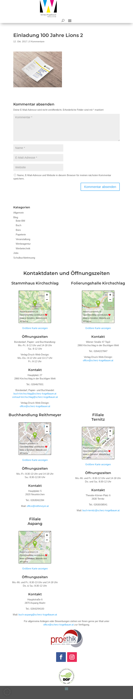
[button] (7, 692)
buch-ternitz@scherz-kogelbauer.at (101, 510)
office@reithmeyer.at (38, 506)
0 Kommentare (36, 41)
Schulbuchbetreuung (24, 257)
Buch (18, 225)
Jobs (15, 253)
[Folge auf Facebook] (61, 657)
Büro (18, 230)
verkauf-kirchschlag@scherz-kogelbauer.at (35, 397)
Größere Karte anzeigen (35, 328)
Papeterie (21, 234)
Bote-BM (20, 220)
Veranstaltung (23, 239)
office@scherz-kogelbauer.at (35, 406)
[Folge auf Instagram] (72, 657)
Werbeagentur (23, 243)
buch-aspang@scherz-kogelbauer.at (37, 614)
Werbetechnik (23, 248)
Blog (15, 217)
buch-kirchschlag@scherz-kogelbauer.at (34, 393)
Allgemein (18, 212)
